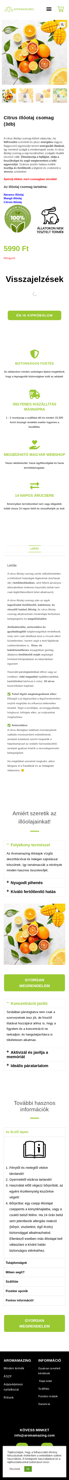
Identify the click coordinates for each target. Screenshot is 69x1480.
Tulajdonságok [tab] (16, 1263)
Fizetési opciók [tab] (17, 1291)
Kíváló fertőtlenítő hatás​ (33, 891)
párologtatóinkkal (29, 671)
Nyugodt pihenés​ (27, 882)
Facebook (28, 765)
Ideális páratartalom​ (29, 1065)
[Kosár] (60, 9)
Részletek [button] (15, 1469)
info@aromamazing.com (34, 1435)
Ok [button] (28, 1469)
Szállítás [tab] (12, 1281)
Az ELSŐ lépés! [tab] (17, 1132)
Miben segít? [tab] (15, 1272)
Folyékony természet (30, 845)
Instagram (48, 765)
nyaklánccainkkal (48, 676)
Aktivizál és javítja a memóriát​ (27, 1054)
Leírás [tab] (34, 549)
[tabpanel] (34, 1197)
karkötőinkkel (15, 681)
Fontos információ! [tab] (20, 1300)
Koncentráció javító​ (29, 1003)
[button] (49, 9)
